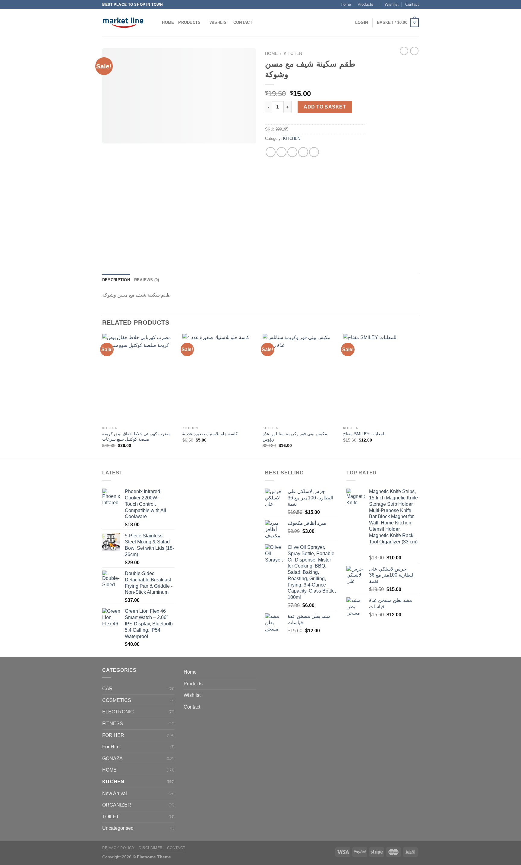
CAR (107, 688)
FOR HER (113, 735)
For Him (110, 746)
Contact (412, 4)
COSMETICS (116, 700)
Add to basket (325, 106)
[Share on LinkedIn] (314, 152)
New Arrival (114, 793)
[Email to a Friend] (292, 152)
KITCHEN (293, 53)
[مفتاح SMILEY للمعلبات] (380, 378)
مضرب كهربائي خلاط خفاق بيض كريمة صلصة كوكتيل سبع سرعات (136, 436)
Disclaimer (151, 848)
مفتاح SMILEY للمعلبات (364, 433)
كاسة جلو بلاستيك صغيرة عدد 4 (210, 433)
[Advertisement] (396, 156)
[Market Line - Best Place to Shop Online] (123, 22)
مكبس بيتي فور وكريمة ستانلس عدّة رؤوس (295, 436)
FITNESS (112, 723)
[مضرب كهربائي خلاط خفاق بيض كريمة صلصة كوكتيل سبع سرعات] (139, 378)
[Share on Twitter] (281, 152)
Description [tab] (116, 280)
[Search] (155, 22)
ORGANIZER (116, 804)
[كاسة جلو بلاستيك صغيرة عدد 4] (219, 378)
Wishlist (392, 4)
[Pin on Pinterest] (303, 152)
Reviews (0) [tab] (146, 280)
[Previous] (102, 396)
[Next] (417, 396)
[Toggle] (253, 683)
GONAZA (112, 758)
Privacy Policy (118, 848)
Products (365, 4)
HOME (109, 769)
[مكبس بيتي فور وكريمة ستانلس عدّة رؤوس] (300, 378)
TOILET (110, 816)
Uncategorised (118, 828)
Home (346, 4)
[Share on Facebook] (271, 152)
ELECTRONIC (118, 711)
